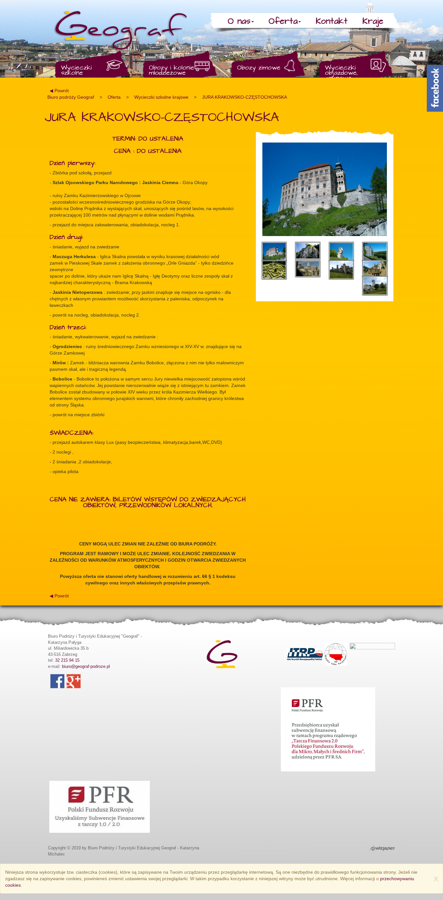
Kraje (372, 21)
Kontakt (332, 21)
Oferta (283, 21)
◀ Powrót (59, 90)
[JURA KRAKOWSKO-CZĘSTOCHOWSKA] (324, 189)
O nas (239, 21)
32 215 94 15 (67, 660)
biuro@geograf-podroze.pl (86, 666)
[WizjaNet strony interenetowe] (380, 847)
